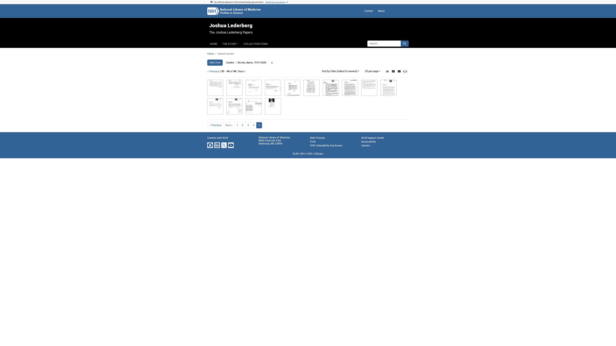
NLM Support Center (372, 137)
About (381, 10)
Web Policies (317, 137)
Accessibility (368, 141)
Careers (365, 145)
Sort (339, 71)
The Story (229, 43)
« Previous (213, 71)
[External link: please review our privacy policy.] (210, 145)
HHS (309, 153)
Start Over (215, 62)
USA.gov (318, 153)
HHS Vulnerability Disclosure (326, 145)
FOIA (313, 141)
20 (371, 71)
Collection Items (256, 43)
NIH (302, 153)
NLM (295, 153)
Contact (368, 10)
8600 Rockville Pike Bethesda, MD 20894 (270, 142)
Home (213, 43)
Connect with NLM (217, 137)
